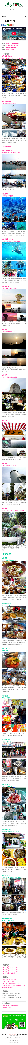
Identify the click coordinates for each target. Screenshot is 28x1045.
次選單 (4, 16)
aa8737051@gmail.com (15, 1037)
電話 (11, 1035)
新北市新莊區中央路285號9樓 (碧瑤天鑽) (15, 1038)
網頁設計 (11, 1042)
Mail (8, 1037)
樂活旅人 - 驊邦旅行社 (14, 4)
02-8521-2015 (15, 1035)
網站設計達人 (16, 1042)
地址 (6, 1038)
